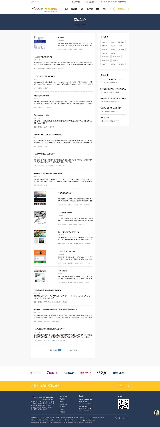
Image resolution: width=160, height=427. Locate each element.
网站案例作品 (121, 9)
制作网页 (64, 243)
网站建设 (74, 9)
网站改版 (104, 49)
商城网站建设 (116, 57)
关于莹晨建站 (63, 396)
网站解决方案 (63, 404)
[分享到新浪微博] (41, 2)
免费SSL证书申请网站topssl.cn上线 (111, 79)
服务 (82, 9)
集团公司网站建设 (78, 282)
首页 (66, 9)
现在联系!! (121, 386)
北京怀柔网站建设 (56, 302)
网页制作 (113, 49)
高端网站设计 (41, 107)
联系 (104, 9)
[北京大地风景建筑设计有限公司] (40, 237)
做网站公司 (121, 42)
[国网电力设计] (40, 275)
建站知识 (62, 409)
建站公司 (113, 64)
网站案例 (62, 407)
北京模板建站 (104, 118)
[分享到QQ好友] (38, 2)
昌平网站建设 (41, 166)
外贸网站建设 (105, 60)
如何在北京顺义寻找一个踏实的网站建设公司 (86, 408)
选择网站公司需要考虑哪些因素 (110, 108)
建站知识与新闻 (76, 2)
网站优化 (81, 224)
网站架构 (76, 204)
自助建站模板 (90, 2)
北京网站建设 (55, 341)
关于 (97, 9)
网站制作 (54, 68)
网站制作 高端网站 (85, 204)
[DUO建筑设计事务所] (40, 217)
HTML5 (88, 263)
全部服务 (62, 401)
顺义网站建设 (41, 68)
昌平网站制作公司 (59, 166)
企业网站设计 (105, 57)
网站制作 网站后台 (72, 49)
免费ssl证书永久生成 (87, 422)
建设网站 (113, 53)
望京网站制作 (55, 321)
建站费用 (104, 46)
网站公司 (104, 53)
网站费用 (121, 64)
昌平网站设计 (49, 166)
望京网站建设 (47, 321)
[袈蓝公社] (40, 42)
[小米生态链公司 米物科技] (40, 256)
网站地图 (33, 424)
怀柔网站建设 (47, 302)
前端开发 (76, 263)
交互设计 (70, 263)
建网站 (112, 42)
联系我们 (62, 412)
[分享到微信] (35, 2)
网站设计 (87, 243)
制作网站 (46, 127)
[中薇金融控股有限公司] (40, 198)
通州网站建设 (47, 341)
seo (51, 88)
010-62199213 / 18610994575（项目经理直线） (114, 2)
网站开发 (60, 68)
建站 (120, 46)
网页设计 (81, 49)
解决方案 (90, 9)
